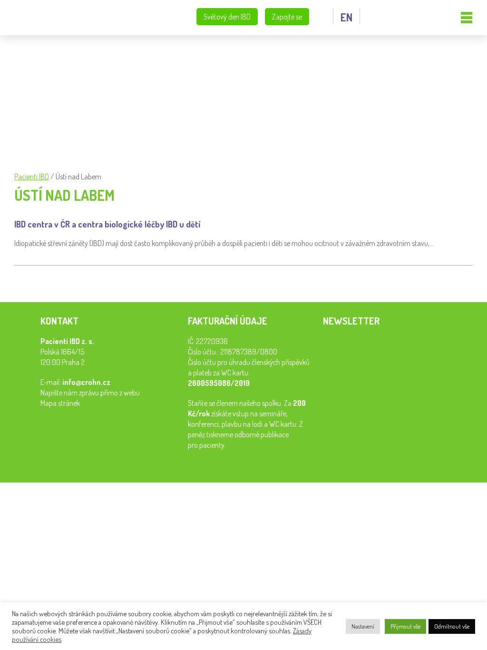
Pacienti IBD (54, 18)
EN (346, 17)
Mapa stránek (60, 403)
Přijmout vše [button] (405, 626)
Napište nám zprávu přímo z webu (90, 392)
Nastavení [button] (362, 626)
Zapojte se (287, 16)
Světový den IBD (227, 16)
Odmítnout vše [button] (451, 626)
